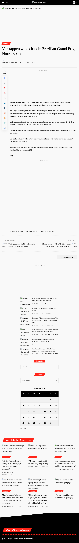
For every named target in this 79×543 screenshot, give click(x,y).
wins (53, 231)
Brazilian (20, 231)
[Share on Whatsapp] (4, 98)
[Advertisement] (43, 85)
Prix (39, 231)
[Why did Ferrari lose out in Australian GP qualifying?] (66, 485)
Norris (35, 231)
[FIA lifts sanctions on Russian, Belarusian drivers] (25, 311)
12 (29, 411)
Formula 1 (6, 43)
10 (56, 405)
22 (45, 417)
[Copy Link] (4, 122)
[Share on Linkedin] (4, 102)
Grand (30, 231)
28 (39, 423)
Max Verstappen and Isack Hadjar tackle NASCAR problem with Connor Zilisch (65, 463)
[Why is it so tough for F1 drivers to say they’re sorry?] (39, 451)
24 (56, 417)
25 (23, 423)
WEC (46, 303)
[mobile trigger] (4, 2)
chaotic (26, 231)
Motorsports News (51, 334)
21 (39, 417)
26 (29, 423)
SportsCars (49, 325)
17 (56, 411)
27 (34, 423)
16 (50, 411)
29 (45, 423)
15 (45, 411)
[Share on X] (4, 83)
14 (39, 411)
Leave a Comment (68, 257)
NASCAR (58, 457)
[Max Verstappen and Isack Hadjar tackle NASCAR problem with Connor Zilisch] (66, 451)
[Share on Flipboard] (4, 88)
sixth (42, 231)
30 (50, 423)
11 (23, 411)
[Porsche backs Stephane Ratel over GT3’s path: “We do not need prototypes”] (25, 301)
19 (29, 417)
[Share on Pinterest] (4, 93)
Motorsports (16, 62)
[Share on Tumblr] (4, 107)
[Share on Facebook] (4, 78)
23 (50, 417)
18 (23, 417)
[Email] (4, 117)
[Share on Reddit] (4, 112)
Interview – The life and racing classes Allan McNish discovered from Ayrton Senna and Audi (45, 320)
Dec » (25, 428)
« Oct (21, 428)
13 (34, 411)
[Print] (4, 127)
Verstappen (48, 231)
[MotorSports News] (39, 2)
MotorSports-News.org (26, 538)
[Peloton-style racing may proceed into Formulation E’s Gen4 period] (25, 342)
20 (34, 417)
